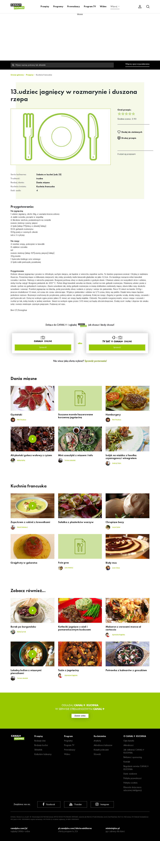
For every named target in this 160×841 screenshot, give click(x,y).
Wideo (103, 6)
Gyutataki (16, 414)
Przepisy (45, 6)
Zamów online (80, 716)
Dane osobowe (130, 773)
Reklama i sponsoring (133, 757)
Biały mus (111, 562)
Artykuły (97, 740)
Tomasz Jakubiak (69, 460)
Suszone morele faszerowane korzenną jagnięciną (75, 416)
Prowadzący (73, 6)
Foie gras (63, 562)
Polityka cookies (131, 782)
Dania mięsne (43, 182)
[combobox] (62, 65)
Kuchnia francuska (45, 186)
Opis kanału (129, 740)
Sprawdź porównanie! (96, 360)
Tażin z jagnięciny (68, 670)
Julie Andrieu (68, 568)
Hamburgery (113, 414)
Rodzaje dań (40, 740)
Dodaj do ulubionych (132, 132)
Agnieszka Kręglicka (118, 635)
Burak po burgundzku (23, 626)
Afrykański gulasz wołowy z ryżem (31, 455)
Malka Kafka (21, 460)
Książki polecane (101, 749)
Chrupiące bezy (115, 522)
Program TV (90, 6)
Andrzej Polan (116, 463)
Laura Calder (116, 527)
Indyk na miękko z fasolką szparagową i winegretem (121, 457)
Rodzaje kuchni (41, 745)
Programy (58, 6)
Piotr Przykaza (21, 420)
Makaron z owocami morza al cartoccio (123, 628)
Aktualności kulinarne (103, 745)
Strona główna (17, 75)
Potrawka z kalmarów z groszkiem (126, 670)
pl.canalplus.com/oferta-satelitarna (75, 828)
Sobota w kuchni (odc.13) (48, 174)
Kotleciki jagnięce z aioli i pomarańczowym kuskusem (74, 628)
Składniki (38, 749)
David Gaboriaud (22, 527)
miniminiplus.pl (113, 828)
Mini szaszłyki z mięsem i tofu (75, 455)
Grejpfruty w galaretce (24, 562)
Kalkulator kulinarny (43, 754)
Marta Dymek (21, 632)
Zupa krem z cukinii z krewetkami (30, 522)
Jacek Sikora (116, 568)
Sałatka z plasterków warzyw (76, 522)
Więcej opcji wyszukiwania (137, 64)
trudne (39, 178)
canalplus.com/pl (19, 828)
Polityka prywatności (133, 778)
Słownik (97, 754)
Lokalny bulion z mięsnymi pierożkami (26, 672)
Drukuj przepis (129, 138)
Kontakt (127, 761)
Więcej (114, 6)
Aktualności (129, 745)
